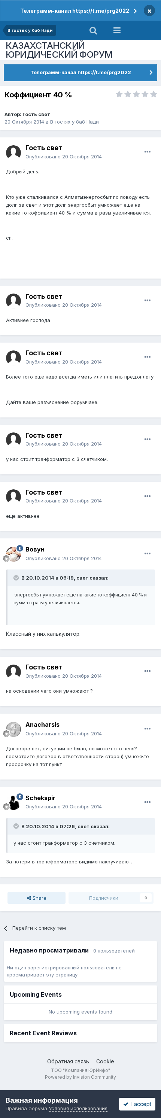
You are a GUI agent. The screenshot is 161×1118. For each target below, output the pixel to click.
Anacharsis (42, 724)
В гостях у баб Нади (74, 122)
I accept (139, 1104)
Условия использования (78, 1108)
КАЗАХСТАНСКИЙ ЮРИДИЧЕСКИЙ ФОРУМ (59, 50)
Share (38, 898)
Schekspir (40, 798)
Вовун (35, 549)
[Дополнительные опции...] (147, 152)
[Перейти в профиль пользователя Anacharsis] (13, 729)
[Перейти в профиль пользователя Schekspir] (13, 802)
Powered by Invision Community (80, 1077)
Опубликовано (63, 157)
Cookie (105, 1061)
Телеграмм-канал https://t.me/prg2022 (74, 10)
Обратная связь (68, 1061)
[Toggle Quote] (16, 578)
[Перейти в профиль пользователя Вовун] (13, 554)
